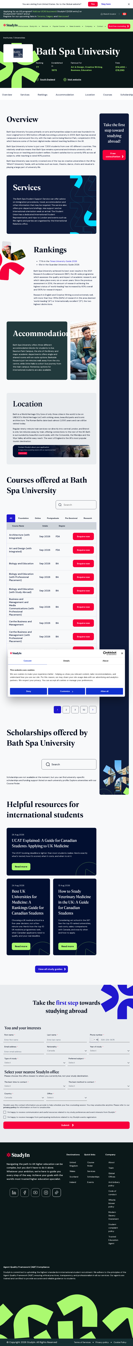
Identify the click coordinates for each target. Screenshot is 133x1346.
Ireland (73, 1182)
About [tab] (105, 661)
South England (47, 79)
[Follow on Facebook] (24, 1192)
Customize (65, 691)
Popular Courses (59, 26)
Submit (65, 1125)
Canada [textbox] (51, 1050)
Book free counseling (117, 26)
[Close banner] (122, 653)
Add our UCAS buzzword (44, 11)
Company (88, 26)
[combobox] (94, 1039)
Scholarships (93, 1176)
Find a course (23, 26)
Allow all (104, 691)
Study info (33, 26)
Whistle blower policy (111, 1203)
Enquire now (83, 536)
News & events (75, 26)
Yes (93, 4)
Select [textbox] (93, 1050)
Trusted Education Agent (113, 1240)
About (111, 1162)
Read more (21, 866)
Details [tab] (66, 661)
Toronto (41, 16)
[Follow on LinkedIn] (14, 1192)
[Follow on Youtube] (35, 1192)
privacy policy (9, 1107)
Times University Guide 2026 (63, 261)
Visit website (74, 79)
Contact (100, 26)
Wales (72, 1171)
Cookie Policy (120, 1342)
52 (84, 709)
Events (90, 1182)
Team (111, 1167)
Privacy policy (102, 1342)
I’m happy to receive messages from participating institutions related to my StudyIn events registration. (52, 1117)
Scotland (74, 1176)
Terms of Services (82, 1342)
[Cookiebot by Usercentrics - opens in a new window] (105, 653)
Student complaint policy (113, 1228)
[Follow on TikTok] (56, 1192)
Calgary (49, 16)
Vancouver (63, 16)
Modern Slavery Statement (113, 1215)
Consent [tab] (27, 661)
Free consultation (113, 155)
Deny (28, 691)
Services (45, 26)
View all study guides (50, 969)
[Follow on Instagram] (46, 1192)
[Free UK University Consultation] (51, 456)
